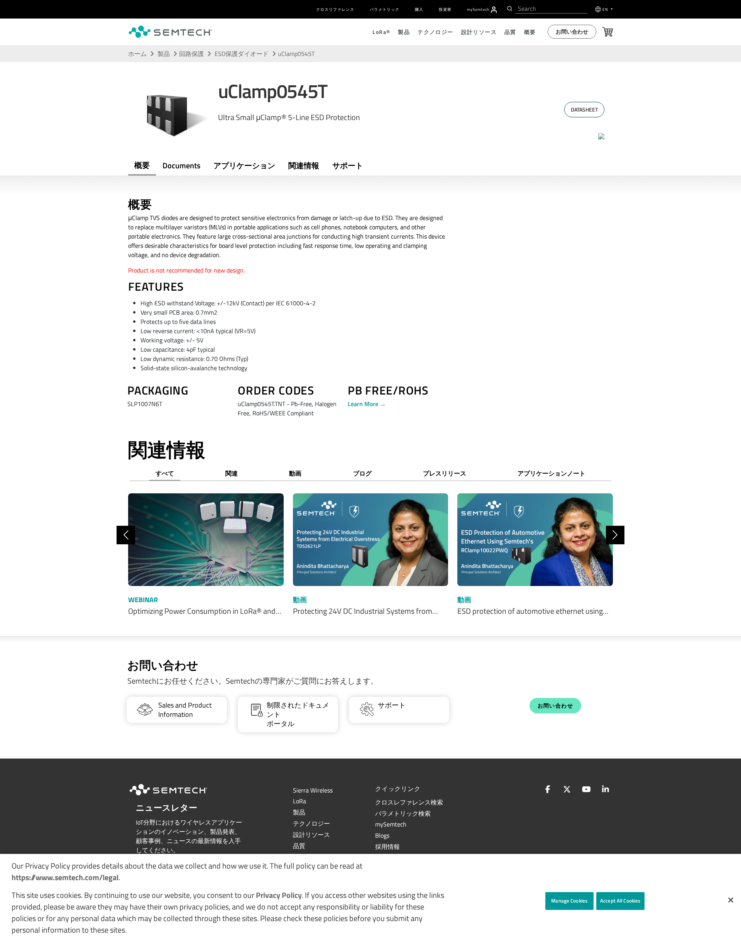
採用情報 (387, 846)
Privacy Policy (279, 895)
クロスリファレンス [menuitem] (335, 9)
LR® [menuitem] (381, 32)
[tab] (304, 165)
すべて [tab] (165, 473)
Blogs (382, 835)
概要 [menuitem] (530, 32)
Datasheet (584, 109)
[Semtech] (176, 796)
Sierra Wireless (313, 790)
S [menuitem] (478, 9)
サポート (347, 165)
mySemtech (390, 824)
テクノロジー (311, 823)
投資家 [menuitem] (445, 9)
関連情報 (303, 165)
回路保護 (191, 53)
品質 (299, 845)
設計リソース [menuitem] (479, 32)
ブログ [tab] (362, 473)
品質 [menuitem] (510, 32)
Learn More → (367, 403)
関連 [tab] (231, 473)
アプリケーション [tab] (244, 165)
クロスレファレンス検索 (409, 802)
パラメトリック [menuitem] (384, 9)
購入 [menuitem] (419, 9)
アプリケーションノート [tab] (551, 473)
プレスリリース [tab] (444, 473)
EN (605, 9)
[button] (730, 900)
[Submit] (509, 8)
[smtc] (170, 32)
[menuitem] (494, 10)
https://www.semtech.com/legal (65, 877)
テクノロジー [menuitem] (435, 32)
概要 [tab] (142, 165)
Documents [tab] (181, 165)
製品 (163, 53)
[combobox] (551, 9)
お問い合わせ (572, 31)
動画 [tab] (295, 473)
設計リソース (311, 834)
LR (299, 801)
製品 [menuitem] (404, 32)
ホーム (137, 53)
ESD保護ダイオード (242, 53)
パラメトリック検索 (403, 813)
